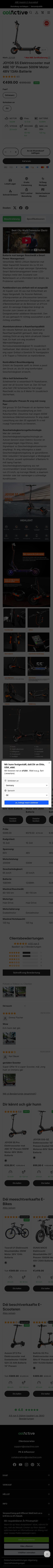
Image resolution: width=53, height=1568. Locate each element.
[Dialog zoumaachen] (49, 762)
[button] (26, 785)
